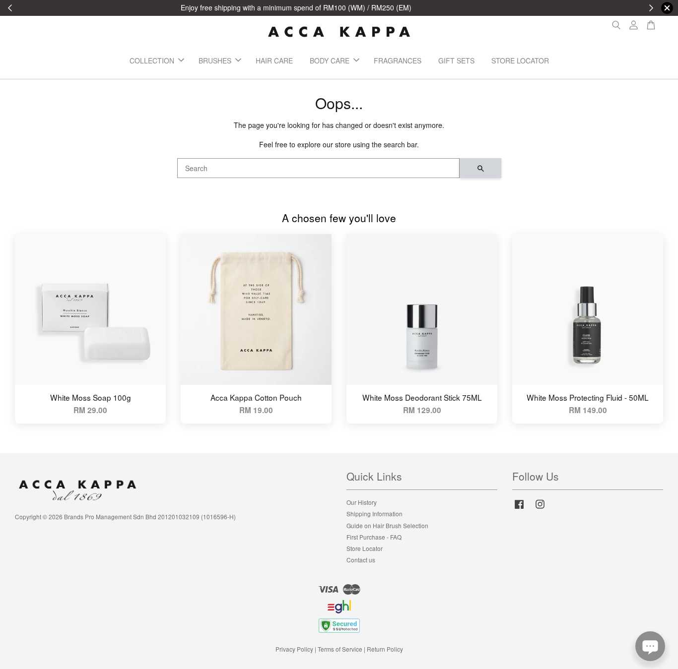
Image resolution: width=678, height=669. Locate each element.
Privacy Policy (294, 649)
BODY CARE (329, 60)
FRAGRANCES (397, 60)
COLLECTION (152, 60)
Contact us (360, 559)
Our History (361, 502)
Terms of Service (340, 649)
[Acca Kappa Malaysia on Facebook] (519, 508)
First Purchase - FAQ (374, 537)
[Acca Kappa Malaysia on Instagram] (540, 508)
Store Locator (364, 548)
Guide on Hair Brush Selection (387, 525)
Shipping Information (374, 513)
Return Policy (385, 649)
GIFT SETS (456, 60)
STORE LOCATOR (520, 60)
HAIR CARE (274, 60)
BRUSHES (215, 60)
